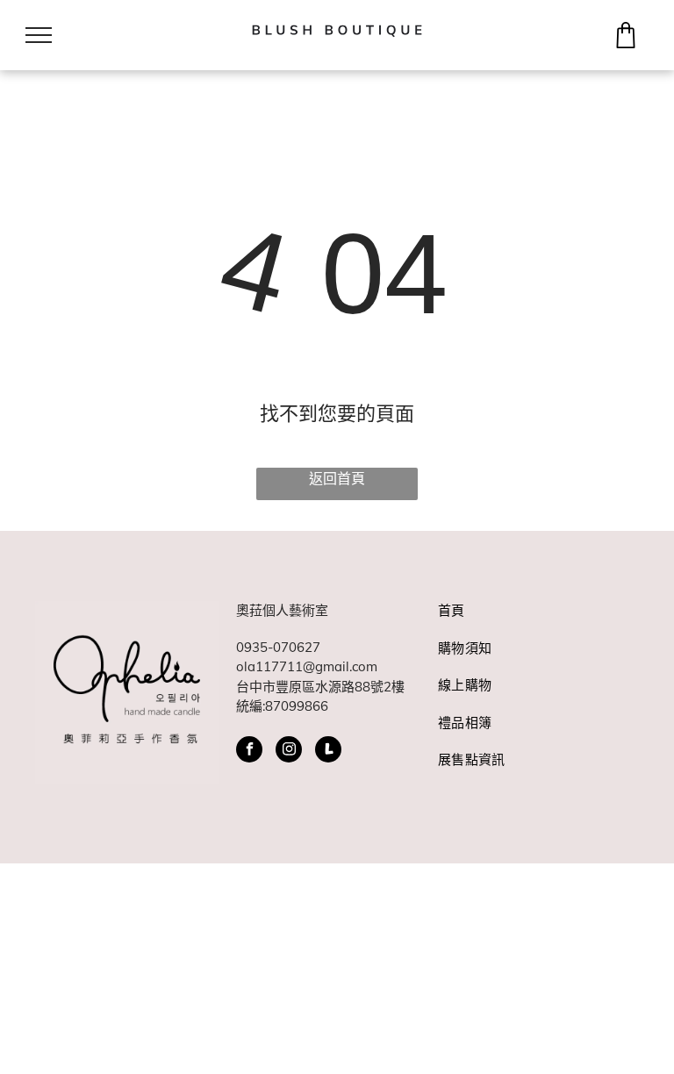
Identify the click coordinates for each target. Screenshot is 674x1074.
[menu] (38, 35)
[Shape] (626, 43)
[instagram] (289, 751)
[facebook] (249, 751)
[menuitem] (523, 620)
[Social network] (328, 751)
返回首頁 (337, 478)
